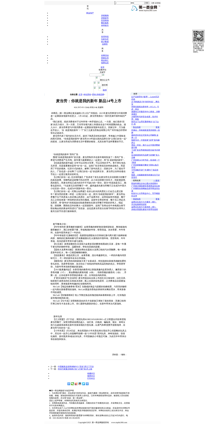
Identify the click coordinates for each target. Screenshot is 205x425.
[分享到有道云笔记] (83, 383)
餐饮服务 (105, 23)
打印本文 (91, 378)
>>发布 (156, 181)
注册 (152, 3)
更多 (157, 127)
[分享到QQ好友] (79, 383)
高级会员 (105, 58)
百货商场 (105, 20)
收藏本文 (91, 373)
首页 (102, 67)
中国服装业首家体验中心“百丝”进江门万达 (76, 367)
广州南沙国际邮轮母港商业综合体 (145, 186)
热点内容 (137, 127)
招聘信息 (105, 63)
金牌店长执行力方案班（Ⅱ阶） (144, 202)
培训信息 (137, 199)
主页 (80, 94)
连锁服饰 (105, 15)
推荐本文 (91, 376)
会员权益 (158, 3)
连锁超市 (105, 18)
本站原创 (87, 94)
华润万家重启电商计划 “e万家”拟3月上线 (75, 369)
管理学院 (105, 37)
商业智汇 (105, 60)
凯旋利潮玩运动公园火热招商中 (144, 183)
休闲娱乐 (105, 25)
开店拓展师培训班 (139, 204)
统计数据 (105, 42)
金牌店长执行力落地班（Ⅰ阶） (144, 207)
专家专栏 (105, 39)
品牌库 (105, 44)
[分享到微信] (72, 383)
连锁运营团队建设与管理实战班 (144, 209)
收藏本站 (102, 70)
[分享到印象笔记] (87, 383)
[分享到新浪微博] (76, 383)
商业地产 (90, 13)
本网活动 (105, 55)
